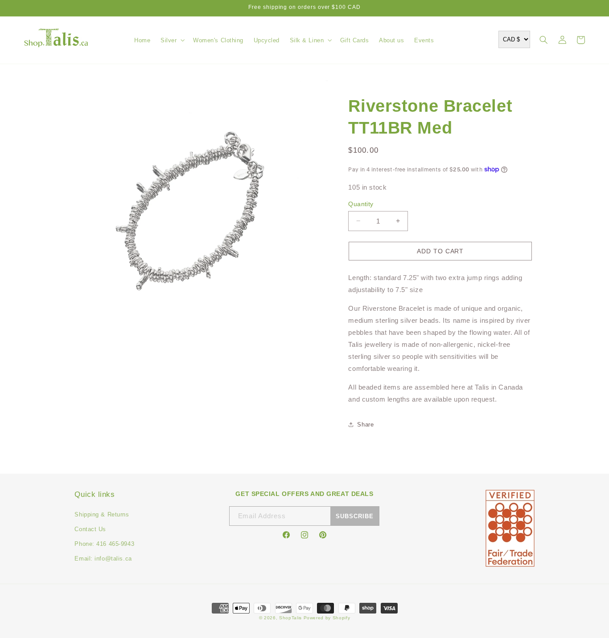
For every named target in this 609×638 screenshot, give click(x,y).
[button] (172, 40)
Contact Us (90, 529)
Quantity (360, 203)
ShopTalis (290, 617)
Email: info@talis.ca (103, 558)
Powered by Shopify (327, 617)
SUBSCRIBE (355, 516)
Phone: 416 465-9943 (104, 543)
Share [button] (365, 424)
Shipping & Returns (101, 514)
